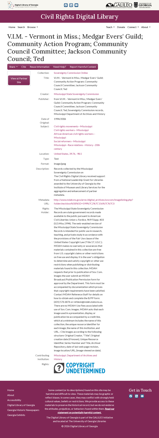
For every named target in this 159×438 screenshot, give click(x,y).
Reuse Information (39, 66)
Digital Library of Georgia (21, 404)
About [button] (145, 27)
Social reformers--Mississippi (69, 141)
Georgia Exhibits (16, 414)
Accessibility (14, 399)
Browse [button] (31, 27)
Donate (121, 27)
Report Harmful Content (83, 66)
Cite (23, 66)
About (10, 394)
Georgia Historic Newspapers (23, 409)
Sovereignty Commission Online (71, 72)
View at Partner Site (19, 80)
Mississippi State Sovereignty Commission (76, 93)
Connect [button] (132, 27)
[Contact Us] (76, 5)
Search (21, 27)
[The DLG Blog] (71, 5)
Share (12, 66)
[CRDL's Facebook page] (66, 5)
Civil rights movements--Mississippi (73, 126)
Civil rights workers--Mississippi (71, 130)
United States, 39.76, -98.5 (68, 153)
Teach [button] (109, 27)
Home (12, 27)
